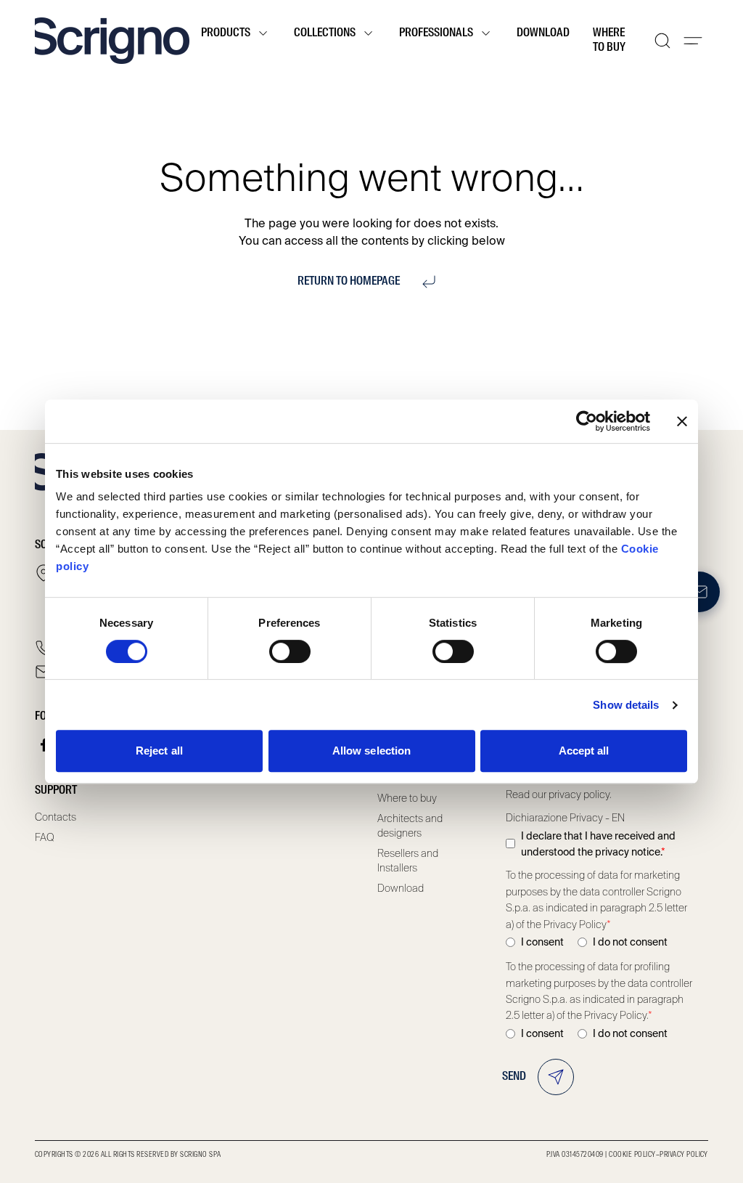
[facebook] (44, 745)
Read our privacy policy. (559, 794)
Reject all (159, 750)
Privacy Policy (684, 1154)
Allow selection (371, 750)
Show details (626, 705)
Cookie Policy (632, 1154)
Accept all (584, 750)
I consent (542, 941)
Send (514, 1077)
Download (543, 33)
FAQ (44, 837)
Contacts (55, 817)
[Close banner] (682, 421)
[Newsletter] (699, 592)
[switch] (290, 651)
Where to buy (609, 41)
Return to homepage (348, 282)
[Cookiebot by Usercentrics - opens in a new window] (586, 421)
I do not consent (630, 941)
